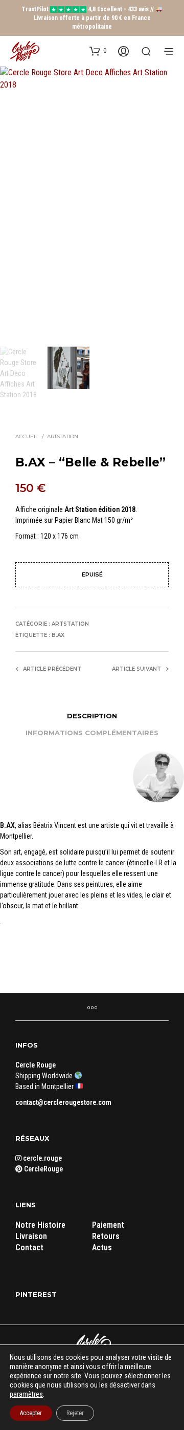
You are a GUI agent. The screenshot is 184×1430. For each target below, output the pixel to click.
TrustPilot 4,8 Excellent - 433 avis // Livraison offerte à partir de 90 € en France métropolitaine (88, 18)
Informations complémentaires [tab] (92, 733)
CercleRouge (42, 1169)
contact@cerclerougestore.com (63, 1102)
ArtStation (62, 436)
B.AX (58, 635)
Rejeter (75, 1413)
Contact (29, 1247)
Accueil (26, 436)
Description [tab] (92, 716)
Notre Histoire (40, 1225)
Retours (106, 1236)
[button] (97, 51)
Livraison (31, 1236)
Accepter (31, 1413)
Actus (102, 1247)
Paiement (108, 1225)
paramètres (26, 1394)
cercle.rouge (41, 1158)
